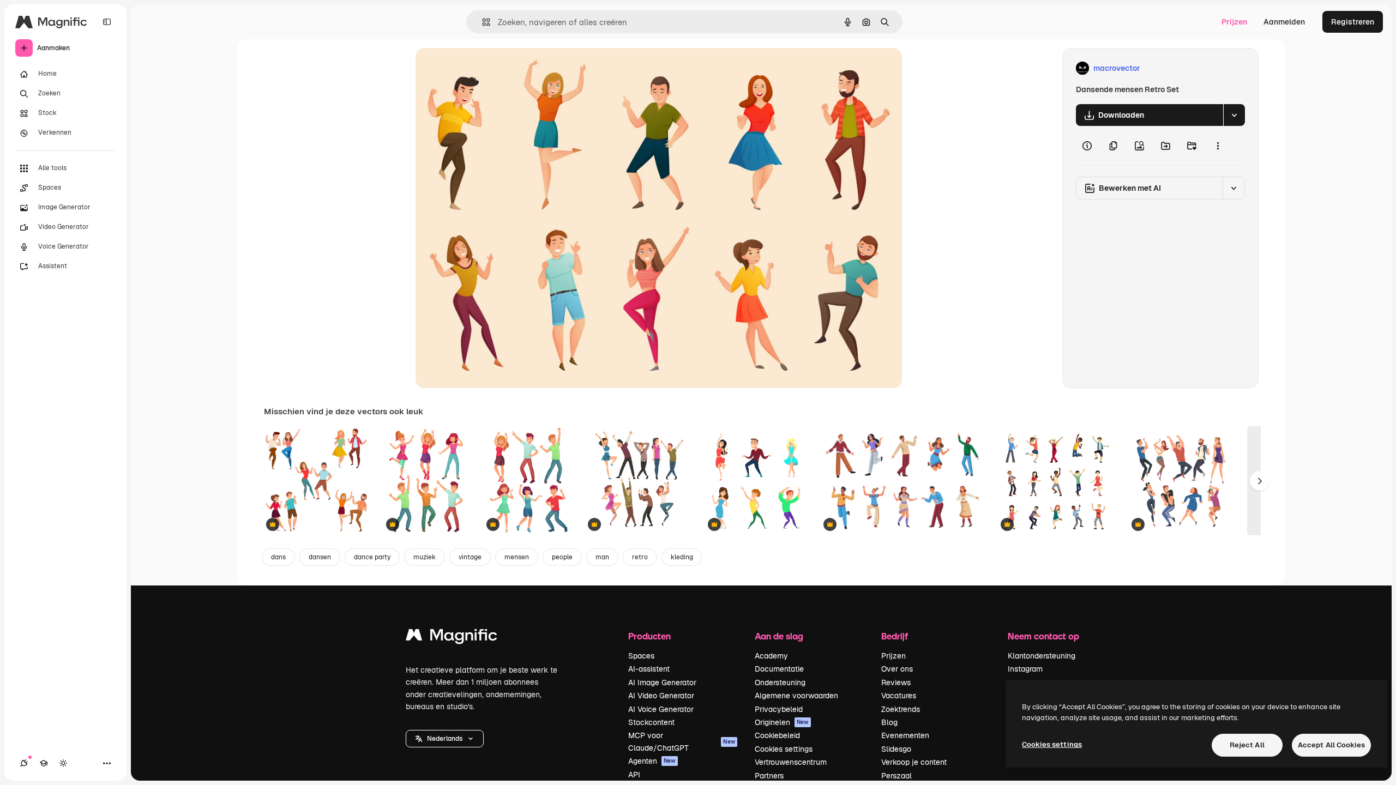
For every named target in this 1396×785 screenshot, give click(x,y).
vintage (470, 557)
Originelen (782, 722)
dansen (320, 557)
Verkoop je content (914, 762)
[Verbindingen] (24, 763)
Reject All (1247, 745)
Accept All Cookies (1331, 745)
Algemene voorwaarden (796, 696)
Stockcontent (651, 722)
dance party (372, 557)
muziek (424, 557)
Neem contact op (1043, 636)
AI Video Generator (661, 696)
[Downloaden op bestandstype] (1234, 115)
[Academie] (43, 763)
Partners (769, 776)
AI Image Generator (662, 682)
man (602, 557)
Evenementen (905, 735)
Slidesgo (896, 749)
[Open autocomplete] (482, 22)
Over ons (897, 669)
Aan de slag (779, 636)
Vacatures (898, 696)
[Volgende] (1259, 480)
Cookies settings (784, 749)
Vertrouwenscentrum (791, 762)
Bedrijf (894, 636)
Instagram (1025, 669)
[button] (445, 738)
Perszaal (896, 776)
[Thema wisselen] (63, 763)
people (562, 557)
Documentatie (779, 669)
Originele (487, 68)
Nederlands (444, 738)
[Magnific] (451, 637)
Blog (889, 722)
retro (640, 557)
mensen (516, 557)
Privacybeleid (779, 709)
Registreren (1352, 22)
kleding (682, 557)
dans (278, 557)
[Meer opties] (1218, 145)
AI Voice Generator (661, 709)
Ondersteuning (780, 682)
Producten (649, 636)
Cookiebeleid (777, 735)
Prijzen (1234, 22)
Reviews (896, 682)
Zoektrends (900, 709)
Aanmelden (1284, 22)
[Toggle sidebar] (107, 22)
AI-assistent (649, 669)
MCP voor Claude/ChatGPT (681, 741)
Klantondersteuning (1041, 656)
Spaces (641, 656)
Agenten (652, 761)
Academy (771, 656)
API (634, 775)
